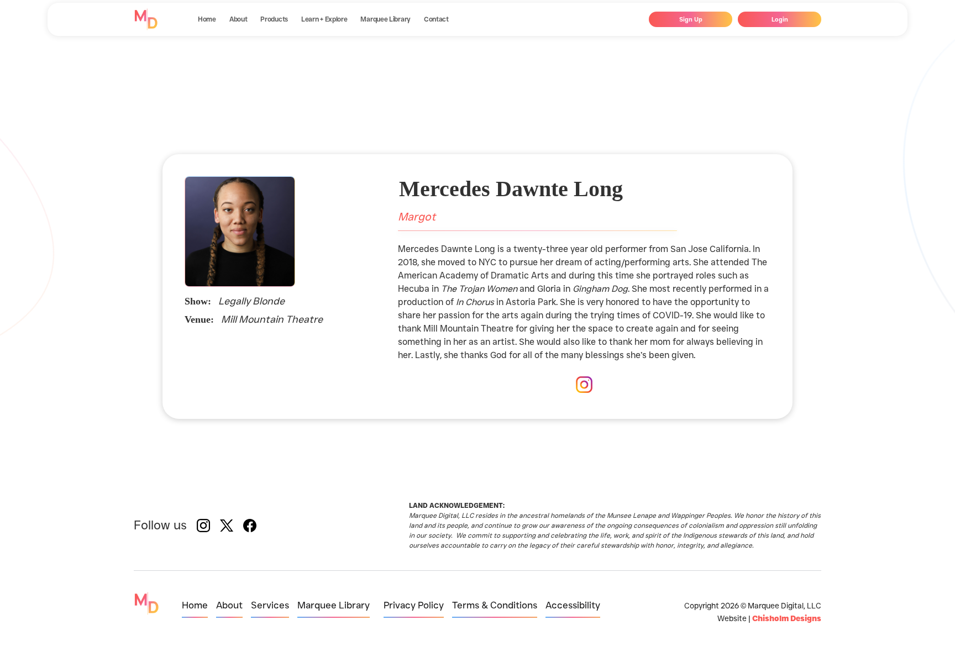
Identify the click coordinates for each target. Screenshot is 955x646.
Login (780, 19)
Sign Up (690, 19)
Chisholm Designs (786, 618)
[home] (146, 19)
